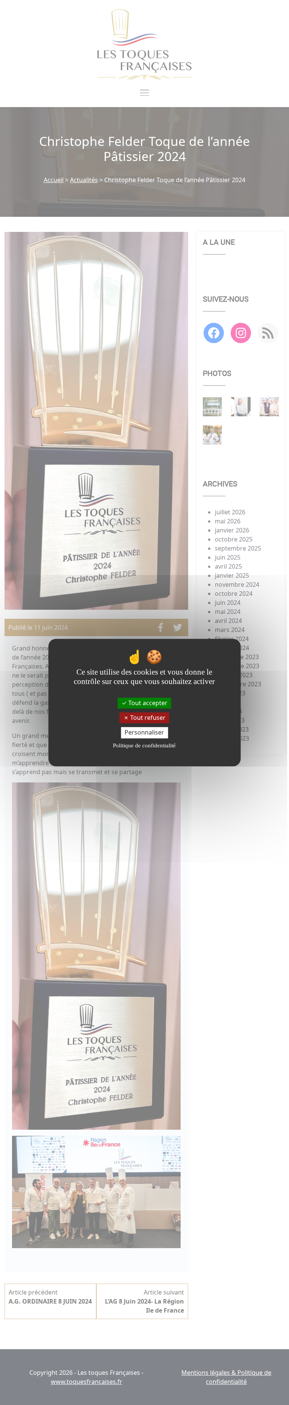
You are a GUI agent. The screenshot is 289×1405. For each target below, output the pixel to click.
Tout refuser (147, 717)
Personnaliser (144, 733)
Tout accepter (147, 703)
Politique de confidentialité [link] (144, 745)
